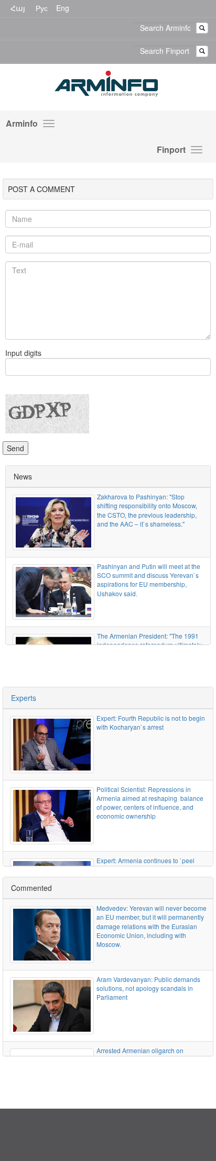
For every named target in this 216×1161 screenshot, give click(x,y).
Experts (23, 698)
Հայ (17, 8)
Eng (62, 8)
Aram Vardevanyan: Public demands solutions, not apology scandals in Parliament (148, 988)
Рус (42, 8)
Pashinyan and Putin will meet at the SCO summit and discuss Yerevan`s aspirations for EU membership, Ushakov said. (148, 579)
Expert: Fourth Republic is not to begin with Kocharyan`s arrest (150, 722)
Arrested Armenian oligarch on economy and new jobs (139, 1055)
